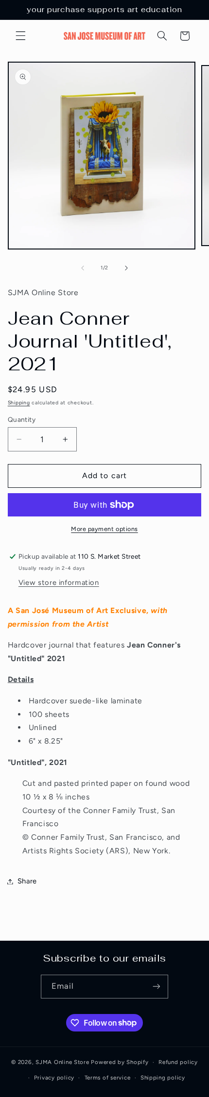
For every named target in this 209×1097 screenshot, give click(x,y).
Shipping (19, 402)
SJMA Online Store (62, 1062)
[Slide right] (126, 268)
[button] (20, 36)
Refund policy (178, 1062)
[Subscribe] (156, 986)
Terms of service (108, 1077)
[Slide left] (82, 268)
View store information (58, 582)
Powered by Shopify (119, 1062)
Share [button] (27, 881)
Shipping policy (162, 1077)
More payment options (104, 528)
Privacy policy (54, 1077)
